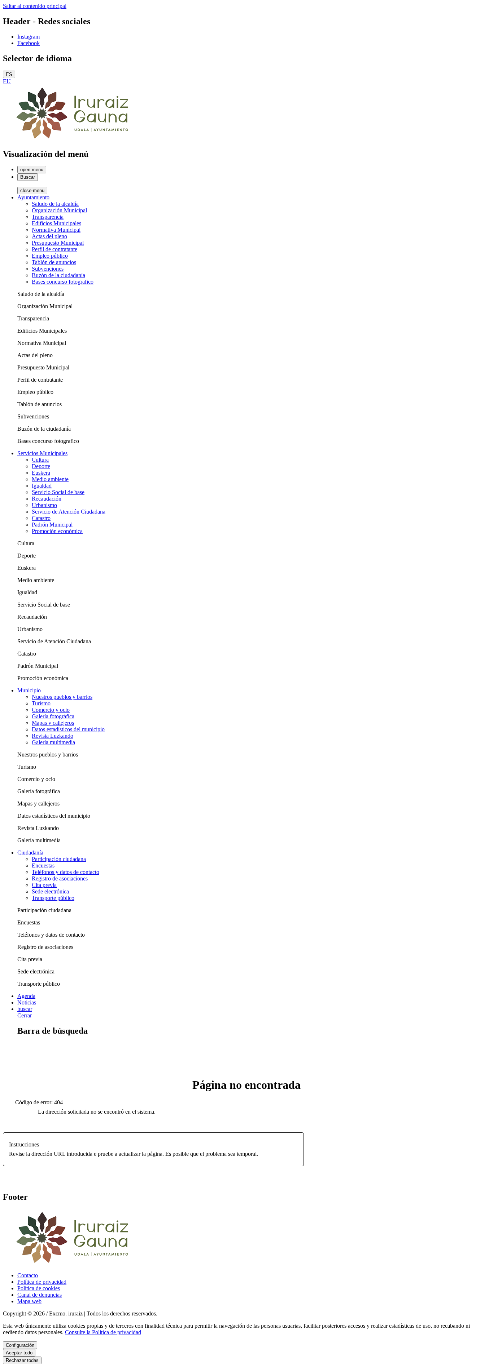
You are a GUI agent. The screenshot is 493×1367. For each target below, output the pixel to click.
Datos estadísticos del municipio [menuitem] (68, 729)
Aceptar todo (19, 1352)
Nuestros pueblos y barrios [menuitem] (62, 697)
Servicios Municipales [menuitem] (42, 453)
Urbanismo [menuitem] (44, 505)
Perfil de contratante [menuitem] (54, 249)
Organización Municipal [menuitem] (59, 210)
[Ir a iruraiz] (75, 139)
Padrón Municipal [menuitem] (52, 524)
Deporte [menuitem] (41, 466)
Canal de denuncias (39, 1295)
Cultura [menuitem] (40, 460)
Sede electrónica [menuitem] (50, 891)
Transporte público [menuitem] (53, 898)
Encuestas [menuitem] (43, 865)
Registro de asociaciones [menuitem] (60, 878)
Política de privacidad (41, 1282)
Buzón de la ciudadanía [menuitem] (58, 275)
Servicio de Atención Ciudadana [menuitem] (68, 512)
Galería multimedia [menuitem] (53, 742)
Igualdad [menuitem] (42, 486)
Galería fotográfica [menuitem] (53, 716)
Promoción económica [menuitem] (57, 531)
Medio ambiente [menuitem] (50, 479)
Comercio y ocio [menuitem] (51, 710)
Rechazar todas (22, 1360)
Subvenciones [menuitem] (48, 269)
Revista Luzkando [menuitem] (52, 736)
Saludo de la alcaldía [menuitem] (55, 204)
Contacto (27, 1275)
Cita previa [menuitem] (44, 885)
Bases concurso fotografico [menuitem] (62, 282)
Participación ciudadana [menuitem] (59, 859)
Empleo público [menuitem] (50, 256)
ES (9, 74)
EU (7, 81)
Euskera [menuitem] (41, 473)
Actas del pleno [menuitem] (49, 236)
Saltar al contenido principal (34, 6)
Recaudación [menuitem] (46, 499)
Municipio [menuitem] (29, 690)
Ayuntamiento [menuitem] (33, 197)
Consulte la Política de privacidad (103, 1332)
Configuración (20, 1345)
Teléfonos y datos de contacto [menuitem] (65, 872)
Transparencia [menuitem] (48, 217)
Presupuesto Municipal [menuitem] (58, 243)
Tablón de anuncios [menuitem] (54, 262)
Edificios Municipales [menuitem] (56, 223)
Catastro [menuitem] (41, 518)
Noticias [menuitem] (26, 1002)
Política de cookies (38, 1288)
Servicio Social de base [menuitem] (58, 492)
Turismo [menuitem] (41, 703)
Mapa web (29, 1301)
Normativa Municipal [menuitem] (56, 230)
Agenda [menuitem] (26, 996)
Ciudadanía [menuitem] (30, 852)
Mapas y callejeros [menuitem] (53, 723)
